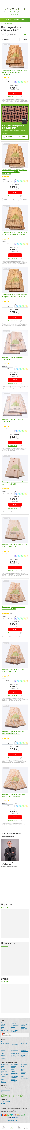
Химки (3, 1103)
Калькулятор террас (23, 1056)
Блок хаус (3, 1066)
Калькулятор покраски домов (14, 1058)
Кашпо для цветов (5, 1077)
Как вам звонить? (6, 875)
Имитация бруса (4, 1074)
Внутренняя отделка (13, 1042)
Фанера (22, 1076)
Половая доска (14, 1073)
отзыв (11, 613)
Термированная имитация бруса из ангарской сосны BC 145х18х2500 (14, 296)
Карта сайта (3, 1058)
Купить (15, 93)
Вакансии (23, 1022)
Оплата (2, 1027)
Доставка (3, 1028)
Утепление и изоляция (23, 1073)
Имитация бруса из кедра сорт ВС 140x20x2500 (13, 358)
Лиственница (11, 34)
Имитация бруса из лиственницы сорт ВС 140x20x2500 (13, 608)
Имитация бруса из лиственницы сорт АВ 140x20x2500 (13, 670)
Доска (2, 1072)
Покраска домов (24, 1041)
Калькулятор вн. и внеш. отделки (15, 1056)
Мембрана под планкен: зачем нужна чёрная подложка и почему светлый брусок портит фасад (15, 1004)
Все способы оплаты (13, 1120)
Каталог (3, 1050)
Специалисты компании (24, 1025)
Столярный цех (14, 1044)
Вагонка (3, 1069)
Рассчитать (16, 137)
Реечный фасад (14, 1081)
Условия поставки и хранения (15, 1023)
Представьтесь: (5, 870)
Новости (3, 1056)
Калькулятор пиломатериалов (24, 1053)
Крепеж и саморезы (3, 1082)
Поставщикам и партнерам (14, 1031)
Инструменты (4, 1076)
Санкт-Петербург (5, 1101)
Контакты (13, 1027)
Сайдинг (22, 1066)
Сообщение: (4, 881)
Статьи (2, 1053)
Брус (2, 1067)
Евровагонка (4, 1071)
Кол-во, (4, 79)
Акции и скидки (4, 1064)
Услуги (2, 1051)
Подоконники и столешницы (14, 1077)
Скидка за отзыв (14, 1050)
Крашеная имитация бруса (14, 968)
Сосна (3, 34)
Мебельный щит (14, 1064)
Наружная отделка (5, 1043)
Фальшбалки (23, 1074)
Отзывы (3, 1055)
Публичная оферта (15, 1025)
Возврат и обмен (5, 1030)
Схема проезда (4, 1091)
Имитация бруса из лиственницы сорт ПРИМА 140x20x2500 (13, 733)
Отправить (6, 896)
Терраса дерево (24, 1067)
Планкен (13, 1071)
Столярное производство (24, 1028)
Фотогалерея (14, 1051)
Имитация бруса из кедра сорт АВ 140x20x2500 (13, 420)
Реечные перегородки (14, 1080)
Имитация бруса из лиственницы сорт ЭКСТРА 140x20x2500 (13, 795)
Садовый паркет (24, 1064)
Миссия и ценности (3, 1025)
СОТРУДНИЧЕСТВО (15, 14)
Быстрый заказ (12, 96)
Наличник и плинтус (13, 1067)
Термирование (24, 1043)
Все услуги (4, 946)
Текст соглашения (9, 891)
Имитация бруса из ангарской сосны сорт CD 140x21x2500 (15, 483)
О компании (4, 1022)
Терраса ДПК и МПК (24, 1070)
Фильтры (6, 39)
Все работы (4, 907)
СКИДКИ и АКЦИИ (15, 1053)
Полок (12, 1074)
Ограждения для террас (14, 1069)
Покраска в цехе (4, 1041)
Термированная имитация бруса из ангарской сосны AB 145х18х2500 (14, 233)
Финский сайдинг (25, 1078)
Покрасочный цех (24, 1029)
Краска (2, 1079)
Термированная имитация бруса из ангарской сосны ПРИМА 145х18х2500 (14, 172)
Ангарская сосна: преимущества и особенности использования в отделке (14, 982)
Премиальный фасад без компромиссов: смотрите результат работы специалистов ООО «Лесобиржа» (14, 933)
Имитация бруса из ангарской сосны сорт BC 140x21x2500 (15, 545)
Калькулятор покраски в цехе (24, 1051)
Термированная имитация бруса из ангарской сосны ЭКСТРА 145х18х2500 (14, 72)
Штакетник (23, 1079)
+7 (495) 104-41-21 (15, 8)
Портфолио (13, 1028)
